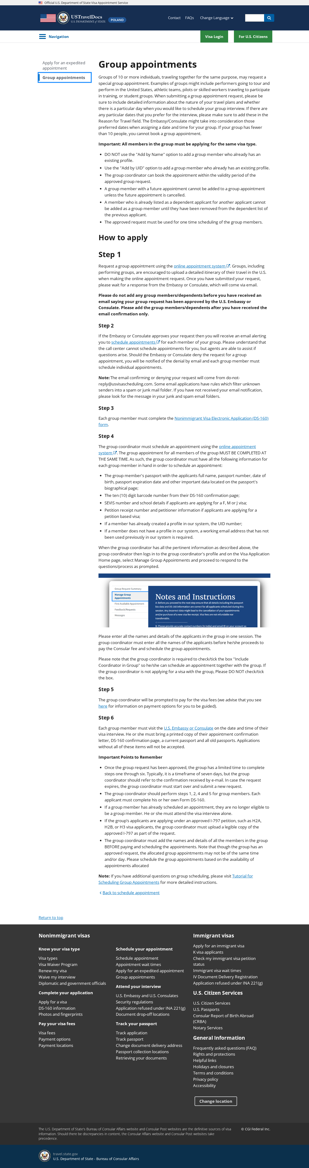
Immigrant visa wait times (217, 970)
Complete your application (66, 992)
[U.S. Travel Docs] (72, 18)
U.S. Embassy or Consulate (188, 728)
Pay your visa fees (57, 1023)
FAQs (189, 17)
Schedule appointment (137, 958)
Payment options (54, 1039)
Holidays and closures (213, 1066)
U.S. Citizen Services (211, 1003)
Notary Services (208, 1027)
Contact (174, 17)
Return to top (51, 917)
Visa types (48, 958)
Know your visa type (59, 949)
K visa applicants (208, 952)
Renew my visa (53, 970)
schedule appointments (133, 342)
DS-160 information (57, 1008)
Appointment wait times (138, 964)
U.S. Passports (206, 1009)
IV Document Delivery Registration (225, 976)
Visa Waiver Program (58, 964)
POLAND (117, 20)
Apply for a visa (53, 1002)
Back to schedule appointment (131, 892)
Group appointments (63, 77)
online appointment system (200, 266)
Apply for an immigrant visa (218, 946)
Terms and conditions (213, 1073)
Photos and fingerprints (61, 1014)
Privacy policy (205, 1079)
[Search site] (269, 18)
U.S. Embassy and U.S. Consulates (147, 995)
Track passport (129, 1039)
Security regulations (134, 1002)
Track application (131, 1033)
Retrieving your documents (141, 1058)
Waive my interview (57, 977)
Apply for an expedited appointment (63, 65)
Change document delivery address (149, 1045)
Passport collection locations (142, 1051)
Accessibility (204, 1085)
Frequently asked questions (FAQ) (224, 1048)
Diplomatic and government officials (72, 983)
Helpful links (204, 1060)
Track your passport (136, 1023)
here (102, 706)
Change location (215, 1101)
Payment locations (56, 1045)
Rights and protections (214, 1054)
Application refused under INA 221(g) (150, 1008)
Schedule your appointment (144, 949)
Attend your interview (138, 986)
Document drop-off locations (142, 1014)
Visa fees (47, 1033)
